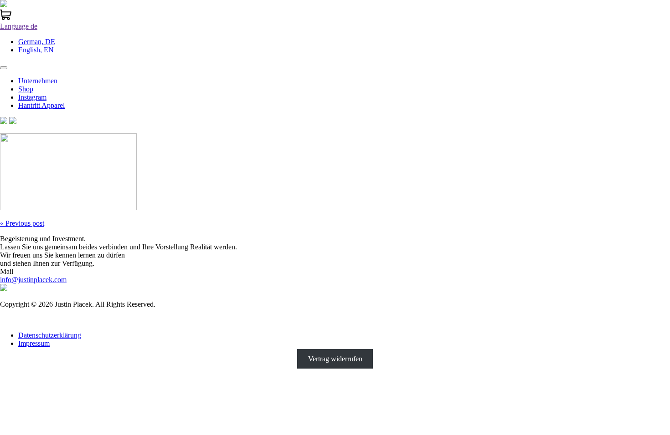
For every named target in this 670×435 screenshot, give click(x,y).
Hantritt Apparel (41, 105)
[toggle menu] (3, 67)
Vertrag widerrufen (335, 359)
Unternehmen (37, 81)
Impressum (34, 343)
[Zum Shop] (5, 18)
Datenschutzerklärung (49, 335)
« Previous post (22, 223)
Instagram (32, 97)
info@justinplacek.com (33, 279)
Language (18, 26)
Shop (25, 89)
